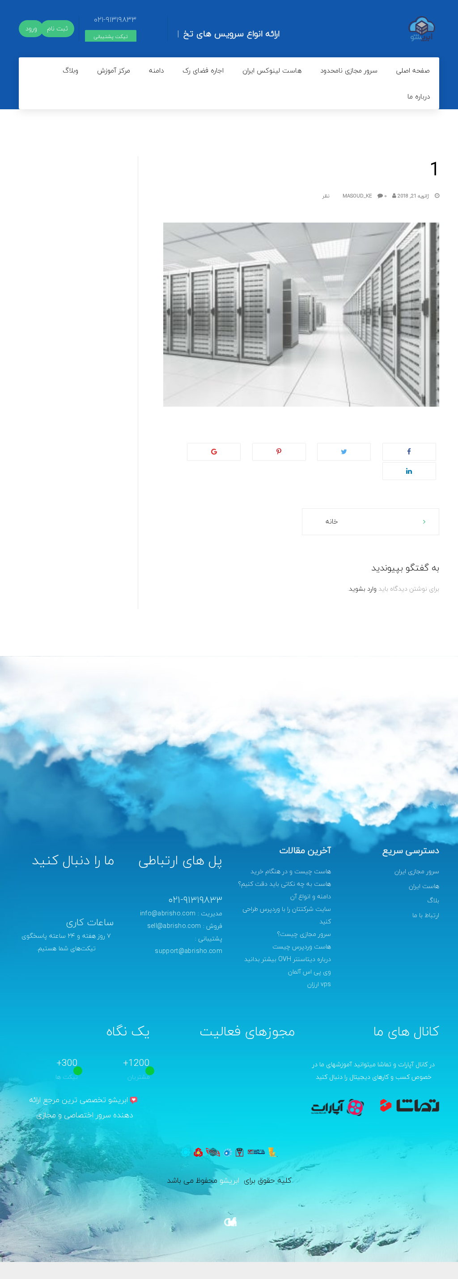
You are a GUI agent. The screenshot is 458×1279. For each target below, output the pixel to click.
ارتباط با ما (425, 915)
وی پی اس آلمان (309, 971)
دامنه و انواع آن (310, 896)
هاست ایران (424, 886)
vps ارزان (319, 984)
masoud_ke (365, 196)
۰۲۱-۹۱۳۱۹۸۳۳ (115, 19)
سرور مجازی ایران (416, 871)
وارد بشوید (363, 588)
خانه (332, 521)
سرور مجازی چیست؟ (304, 934)
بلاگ (433, 900)
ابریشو (229, 1180)
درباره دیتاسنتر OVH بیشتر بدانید (287, 959)
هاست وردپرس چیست (301, 946)
